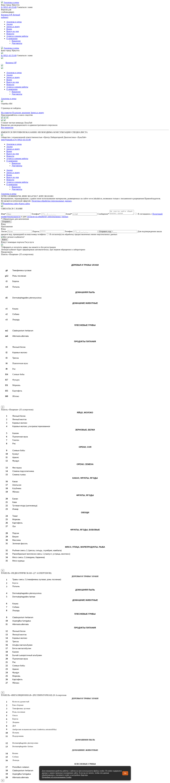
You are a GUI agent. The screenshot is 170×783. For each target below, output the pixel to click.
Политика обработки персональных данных (52, 201)
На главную (6, 112)
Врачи (9, 29)
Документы (17, 43)
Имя (3, 214)
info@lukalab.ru (8, 140)
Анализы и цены (11, 2)
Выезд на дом (12, 31)
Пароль (36, 231)
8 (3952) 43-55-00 (8, 7)
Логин (4, 231)
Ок (125, 773)
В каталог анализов (21, 112)
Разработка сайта (11, 203)
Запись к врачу (13, 26)
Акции (9, 24)
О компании (12, 38)
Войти (4, 240)
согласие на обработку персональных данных (47, 216)
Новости (10, 34)
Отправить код (105, 232)
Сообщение (103, 214)
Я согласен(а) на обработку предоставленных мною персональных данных (83, 234)
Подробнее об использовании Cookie (56, 777)
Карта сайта (24, 203)
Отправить (6, 222)
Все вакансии (7, 127)
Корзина (6, 15)
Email (69, 214)
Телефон (36, 214)
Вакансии (16, 41)
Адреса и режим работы (17, 36)
